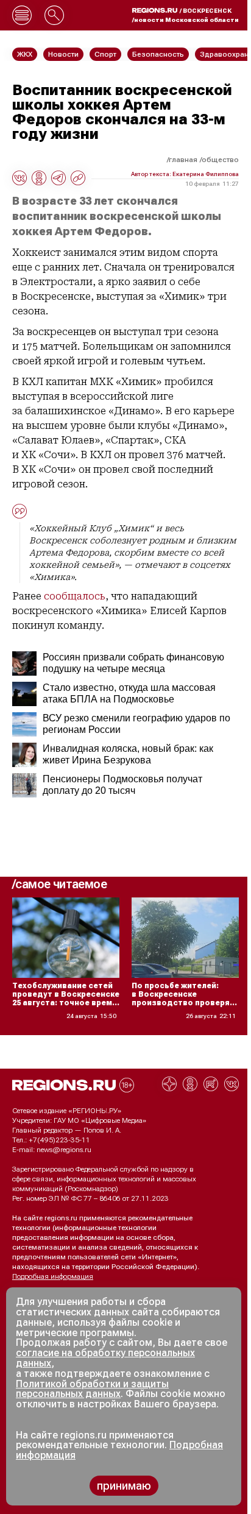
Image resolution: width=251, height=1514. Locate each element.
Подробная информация (52, 1276)
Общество (220, 159)
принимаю (124, 1485)
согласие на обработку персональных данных (105, 1358)
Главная (183, 159)
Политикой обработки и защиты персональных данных (92, 1389)
